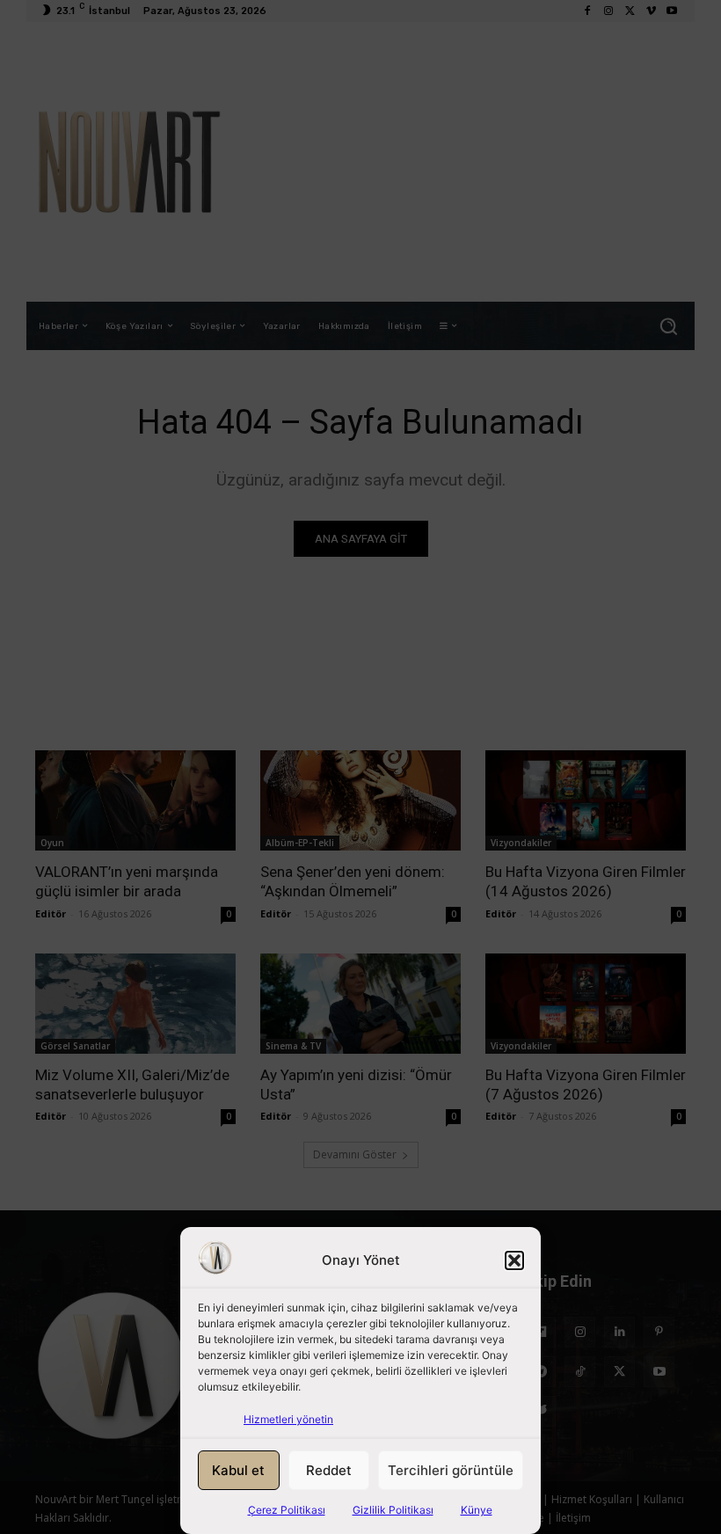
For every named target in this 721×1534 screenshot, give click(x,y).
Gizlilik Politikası (393, 1509)
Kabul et (238, 1470)
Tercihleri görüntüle (450, 1470)
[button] (514, 1260)
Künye (476, 1509)
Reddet (329, 1470)
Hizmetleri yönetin (288, 1419)
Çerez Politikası (286, 1509)
